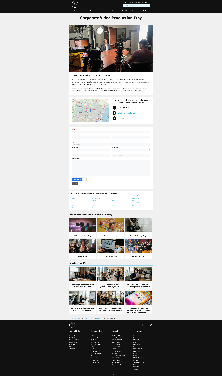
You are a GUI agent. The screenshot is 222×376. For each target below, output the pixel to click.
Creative (85, 11)
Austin (135, 335)
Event (93, 346)
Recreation (116, 360)
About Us (72, 335)
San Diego (136, 360)
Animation (94, 337)
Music (93, 355)
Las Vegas (136, 346)
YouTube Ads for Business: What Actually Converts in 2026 (83, 285)
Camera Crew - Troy (138, 257)
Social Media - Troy (110, 257)
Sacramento (137, 358)
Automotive (116, 337)
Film (92, 349)
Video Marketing (75, 340)
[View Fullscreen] (73, 100)
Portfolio (112, 11)
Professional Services (120, 355)
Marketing (92, 11)
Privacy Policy (114, 374)
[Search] (148, 5)
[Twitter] (151, 325)
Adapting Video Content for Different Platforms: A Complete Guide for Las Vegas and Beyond (138, 310)
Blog (127, 11)
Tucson (136, 369)
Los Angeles (137, 349)
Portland (136, 355)
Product (94, 358)
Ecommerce (116, 342)
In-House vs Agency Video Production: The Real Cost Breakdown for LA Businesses (110, 286)
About (76, 11)
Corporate (95, 342)
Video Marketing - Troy (138, 236)
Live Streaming (96, 353)
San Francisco (138, 362)
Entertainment (117, 346)
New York (136, 351)
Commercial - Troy (110, 236)
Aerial (93, 335)
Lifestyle (115, 349)
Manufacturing (117, 351)
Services (103, 11)
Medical (115, 353)
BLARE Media (73, 318)
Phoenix (136, 353)
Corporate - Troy (82, 257)
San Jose (136, 364)
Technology (116, 364)
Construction (117, 340)
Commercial (95, 340)
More (148, 87)
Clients (121, 11)
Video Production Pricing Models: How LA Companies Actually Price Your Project (138, 286)
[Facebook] (147, 325)
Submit (75, 183)
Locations (135, 11)
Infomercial (95, 351)
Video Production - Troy (82, 236)
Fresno (136, 342)
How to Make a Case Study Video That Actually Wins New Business (110, 309)
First (73, 139)
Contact (145, 11)
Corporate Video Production (89, 318)
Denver (136, 340)
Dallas (135, 337)
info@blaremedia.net (126, 113)
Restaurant (116, 362)
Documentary (96, 344)
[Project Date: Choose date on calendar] (149, 150)
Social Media (95, 360)
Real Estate (116, 358)
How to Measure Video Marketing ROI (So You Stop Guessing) (82, 309)
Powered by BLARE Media (123, 374)
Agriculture (116, 335)
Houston (136, 344)
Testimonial (95, 362)
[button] (90, 110)
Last (113, 139)
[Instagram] (143, 325)
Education (116, 344)
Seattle (136, 367)
